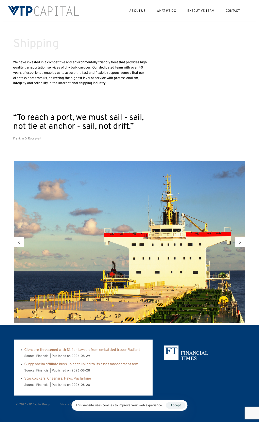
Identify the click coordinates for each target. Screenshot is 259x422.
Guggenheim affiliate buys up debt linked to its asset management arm (81, 364)
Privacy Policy (68, 404)
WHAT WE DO (166, 11)
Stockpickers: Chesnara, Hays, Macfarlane (57, 378)
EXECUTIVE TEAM (200, 11)
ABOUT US (137, 11)
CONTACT (233, 11)
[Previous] (19, 242)
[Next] (240, 242)
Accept (176, 405)
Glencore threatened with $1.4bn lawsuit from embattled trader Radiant (82, 350)
